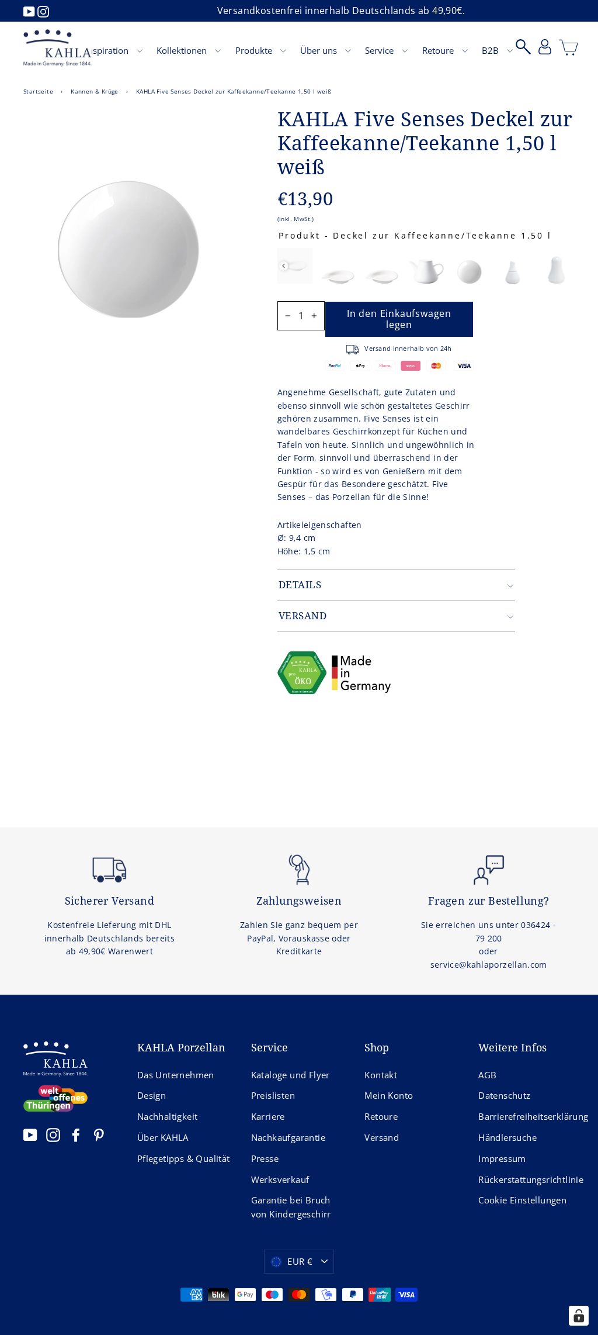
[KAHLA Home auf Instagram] (53, 1135)
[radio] (294, 266)
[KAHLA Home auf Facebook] (76, 1135)
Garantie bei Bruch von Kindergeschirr (291, 1207)
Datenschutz (504, 1095)
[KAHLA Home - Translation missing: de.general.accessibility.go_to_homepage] (57, 48)
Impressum (502, 1158)
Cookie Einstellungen (522, 1200)
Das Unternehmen (175, 1075)
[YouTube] (30, 10)
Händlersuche (507, 1137)
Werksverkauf (280, 1179)
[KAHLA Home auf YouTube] (30, 1135)
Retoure (439, 50)
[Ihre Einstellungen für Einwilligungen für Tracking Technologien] (579, 1316)
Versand (381, 1137)
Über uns (319, 50)
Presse (265, 1158)
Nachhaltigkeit (167, 1116)
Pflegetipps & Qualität (183, 1158)
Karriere (268, 1116)
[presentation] (283, 265)
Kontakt (380, 1075)
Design (151, 1095)
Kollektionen (183, 50)
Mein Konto (388, 1095)
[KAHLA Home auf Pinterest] (99, 1135)
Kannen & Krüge (95, 91)
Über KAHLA (163, 1137)
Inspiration (108, 50)
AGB (487, 1075)
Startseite (38, 91)
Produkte (254, 50)
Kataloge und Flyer (290, 1075)
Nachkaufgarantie (288, 1137)
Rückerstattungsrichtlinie (526, 1179)
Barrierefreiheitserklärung (526, 1116)
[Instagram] (43, 10)
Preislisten (273, 1095)
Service (380, 50)
